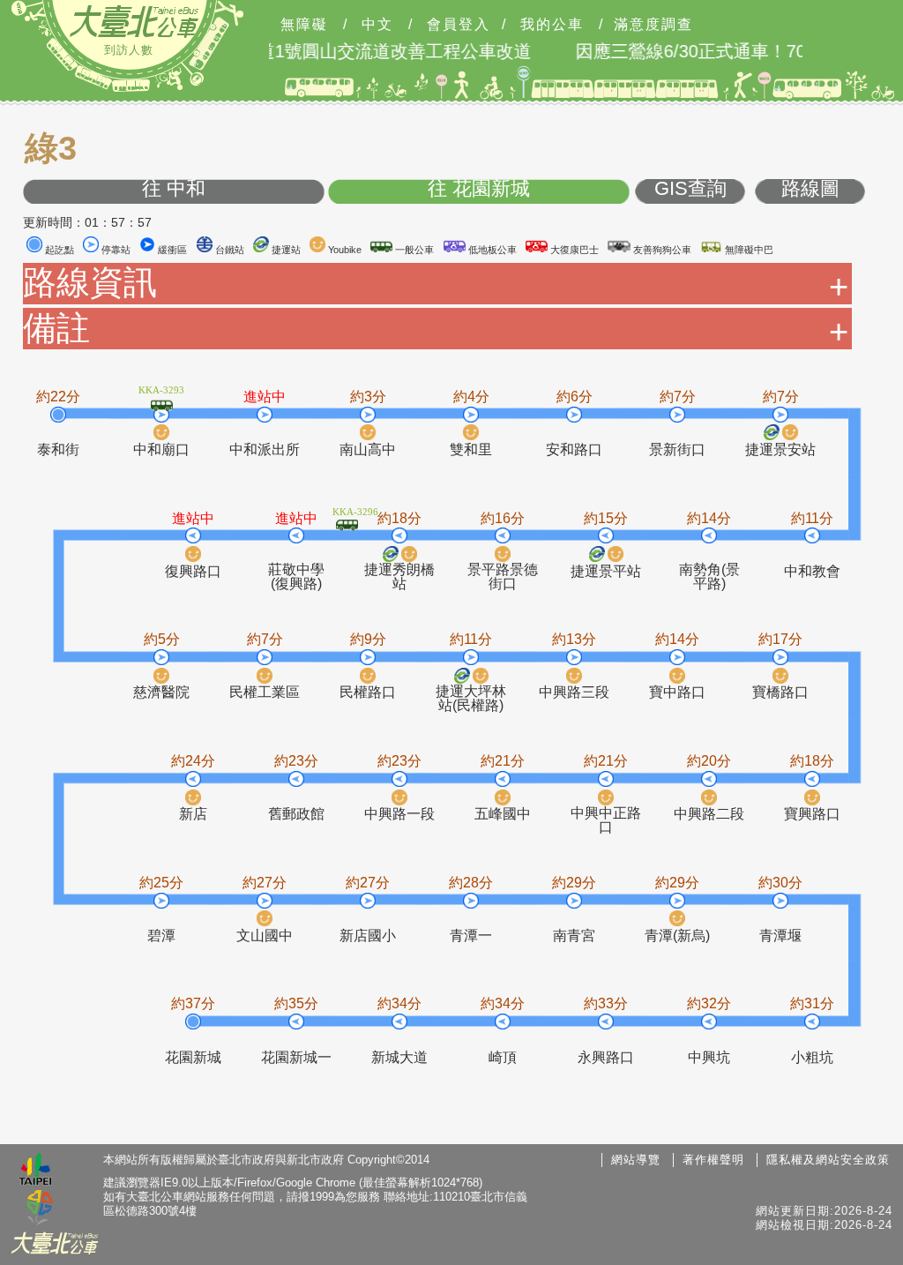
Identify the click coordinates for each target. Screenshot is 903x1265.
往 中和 (173, 189)
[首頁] (134, 21)
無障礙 (304, 25)
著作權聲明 (713, 1159)
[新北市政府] (39, 1208)
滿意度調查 (653, 25)
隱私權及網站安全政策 (828, 1159)
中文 (377, 25)
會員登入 (458, 25)
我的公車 (552, 25)
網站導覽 (635, 1159)
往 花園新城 (479, 189)
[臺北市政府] (35, 1171)
